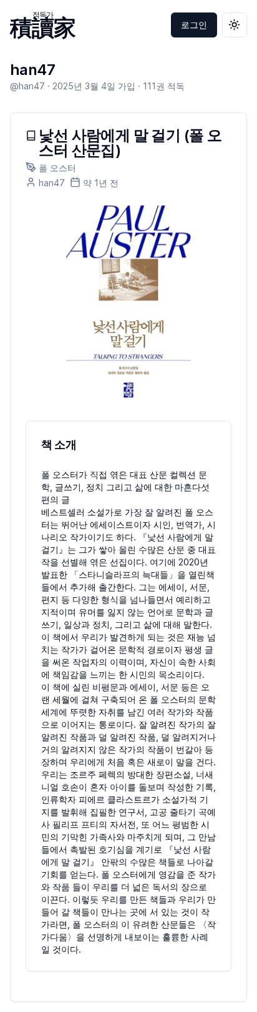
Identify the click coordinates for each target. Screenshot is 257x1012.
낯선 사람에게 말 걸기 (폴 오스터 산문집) (130, 143)
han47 (32, 70)
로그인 (194, 24)
